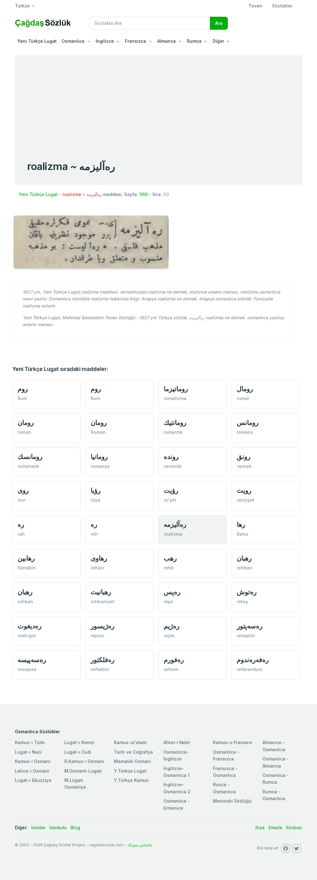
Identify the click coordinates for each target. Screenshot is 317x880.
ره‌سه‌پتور (250, 626)
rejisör (97, 635)
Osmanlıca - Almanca (276, 762)
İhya (260, 827)
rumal (243, 398)
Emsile (275, 827)
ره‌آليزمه (175, 524)
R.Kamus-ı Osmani (84, 761)
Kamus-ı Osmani (32, 761)
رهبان (244, 558)
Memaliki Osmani (132, 761)
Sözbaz (294, 827)
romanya (100, 466)
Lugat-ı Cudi (77, 752)
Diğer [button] (218, 41)
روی (23, 490)
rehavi (97, 567)
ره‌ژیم (172, 626)
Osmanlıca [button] (73, 41)
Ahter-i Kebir (176, 742)
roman (24, 432)
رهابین (26, 558)
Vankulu (58, 827)
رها (241, 524)
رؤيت (171, 490)
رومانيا (99, 456)
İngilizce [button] (105, 41)
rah (21, 534)
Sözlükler (282, 5)
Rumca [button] (194, 41)
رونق (243, 456)
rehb (169, 567)
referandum (249, 669)
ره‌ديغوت (29, 626)
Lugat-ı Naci (28, 752)
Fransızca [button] (135, 41)
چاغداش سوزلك (139, 845)
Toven (255, 5)
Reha (242, 534)
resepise (27, 669)
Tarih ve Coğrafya (133, 752)
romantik (173, 432)
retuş (242, 601)
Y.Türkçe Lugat (130, 770)
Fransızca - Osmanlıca (225, 772)
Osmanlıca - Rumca (276, 779)
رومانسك (30, 456)
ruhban (25, 601)
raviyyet (245, 500)
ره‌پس (172, 592)
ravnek (244, 466)
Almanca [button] (166, 41)
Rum (22, 398)
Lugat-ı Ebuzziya (33, 780)
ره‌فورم (174, 660)
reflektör (100, 669)
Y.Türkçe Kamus (131, 780)
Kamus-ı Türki (30, 742)
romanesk (28, 466)
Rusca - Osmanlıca (224, 788)
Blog (75, 827)
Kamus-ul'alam (130, 742)
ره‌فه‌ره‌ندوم (253, 660)
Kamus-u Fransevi (232, 742)
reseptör (246, 635)
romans (245, 432)
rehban (244, 567)
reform (171, 669)
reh (94, 534)
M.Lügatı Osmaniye (75, 784)
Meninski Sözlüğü (232, 801)
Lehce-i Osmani (32, 770)
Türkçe (22, 5)
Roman (98, 432)
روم (23, 389)
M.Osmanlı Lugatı (83, 770)
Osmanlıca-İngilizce (176, 755)
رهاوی (99, 558)
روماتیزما (176, 389)
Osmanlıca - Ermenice (176, 804)
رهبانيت (101, 592)
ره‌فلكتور (103, 660)
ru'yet (170, 500)
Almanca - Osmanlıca (274, 746)
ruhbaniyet (102, 601)
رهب (170, 558)
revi (22, 500)
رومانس (247, 422)
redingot (27, 635)
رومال (245, 389)
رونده (171, 456)
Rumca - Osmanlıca (274, 795)
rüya (95, 500)
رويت (244, 490)
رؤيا (96, 490)
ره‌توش (247, 592)
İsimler (38, 827)
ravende (173, 466)
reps (168, 601)
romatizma (175, 398)
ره (21, 524)
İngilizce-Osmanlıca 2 (176, 788)
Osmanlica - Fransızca (226, 755)
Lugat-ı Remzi (79, 742)
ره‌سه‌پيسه (32, 660)
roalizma (173, 534)
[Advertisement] (158, 101)
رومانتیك (175, 422)
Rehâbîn (27, 567)
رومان (26, 422)
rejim (169, 635)
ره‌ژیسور (103, 626)
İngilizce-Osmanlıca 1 (176, 772)
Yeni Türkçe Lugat (37, 41)
